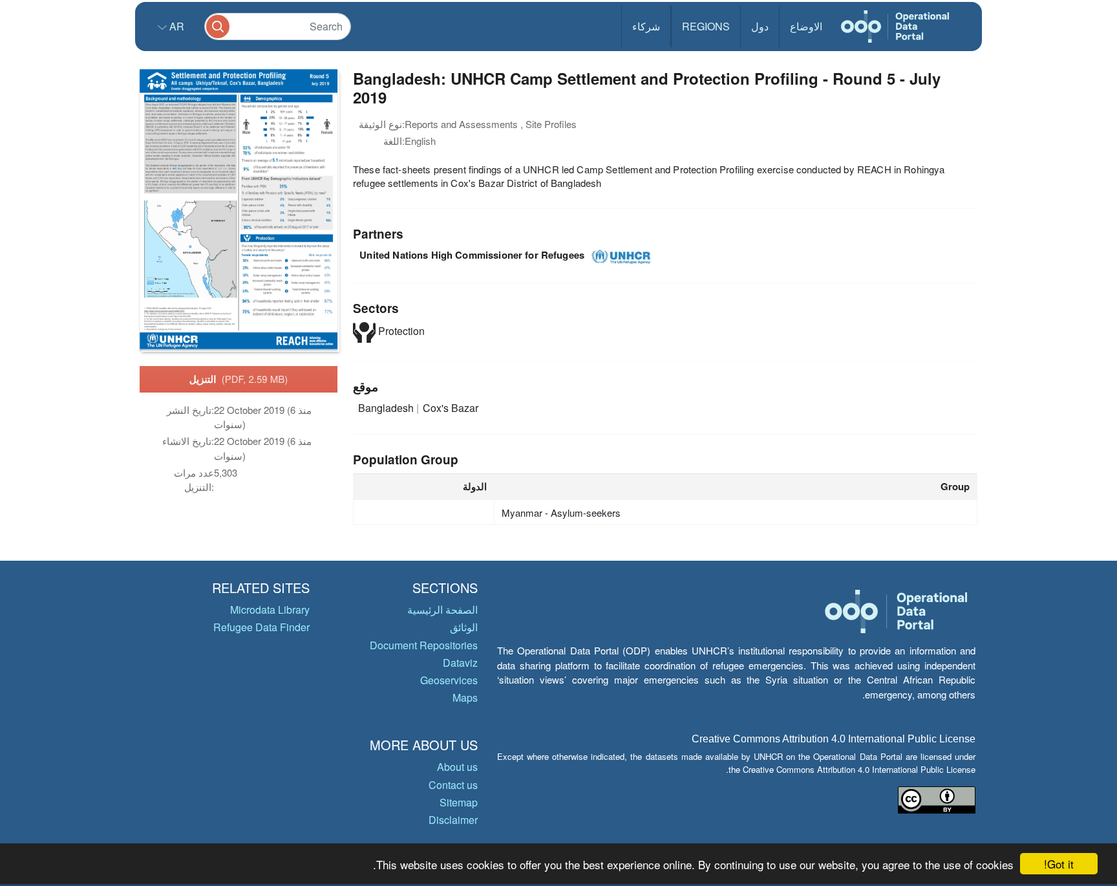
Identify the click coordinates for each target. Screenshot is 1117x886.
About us (457, 766)
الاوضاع (806, 26)
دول (760, 26)
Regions (706, 26)
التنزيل (238, 379)
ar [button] (175, 26)
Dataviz (460, 662)
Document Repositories (424, 645)
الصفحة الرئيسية (442, 609)
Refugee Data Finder (261, 627)
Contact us (453, 784)
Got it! (1059, 864)
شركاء (646, 26)
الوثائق (464, 627)
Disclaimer (453, 819)
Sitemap (459, 802)
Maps (465, 697)
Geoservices (449, 680)
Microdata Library (270, 609)
